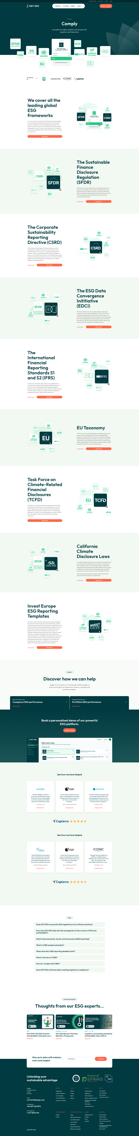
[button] (36, 78)
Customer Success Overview (76, 1112)
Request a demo (105, 6)
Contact (106, 1)
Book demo (45, 136)
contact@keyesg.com (36, 1100)
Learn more (80, 201)
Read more (30, 1038)
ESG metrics (41, 251)
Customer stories (92, 1)
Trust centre (100, 1)
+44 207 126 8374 (34, 1106)
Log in (111, 1)
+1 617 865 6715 (33, 1113)
